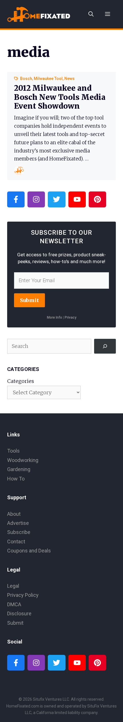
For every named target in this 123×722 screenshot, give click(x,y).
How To (16, 479)
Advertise (18, 523)
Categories (20, 381)
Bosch (26, 78)
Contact (16, 541)
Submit (29, 300)
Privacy (70, 317)
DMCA (14, 604)
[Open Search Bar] (91, 14)
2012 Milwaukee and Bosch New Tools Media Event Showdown (60, 96)
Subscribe (18, 532)
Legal (13, 586)
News (69, 78)
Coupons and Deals (29, 551)
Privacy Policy (23, 595)
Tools (13, 451)
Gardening (18, 469)
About (14, 514)
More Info (54, 317)
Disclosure (19, 613)
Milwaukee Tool (48, 78)
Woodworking (22, 460)
